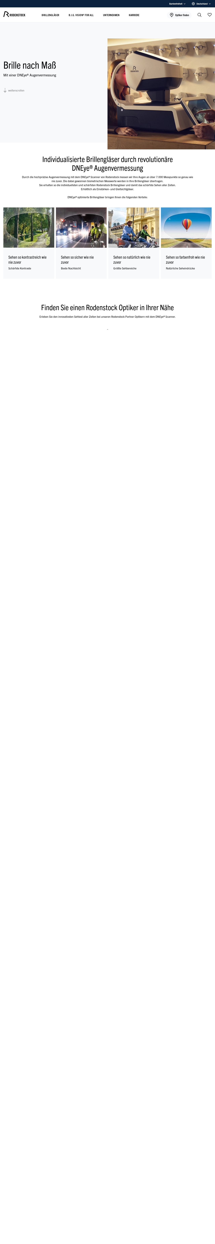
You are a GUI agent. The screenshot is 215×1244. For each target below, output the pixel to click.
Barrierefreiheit (175, 3)
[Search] (200, 15)
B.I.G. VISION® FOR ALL (81, 15)
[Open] (210, 15)
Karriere (134, 15)
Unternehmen (111, 15)
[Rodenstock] (14, 15)
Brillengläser (50, 15)
